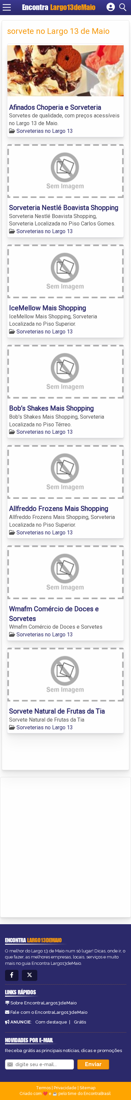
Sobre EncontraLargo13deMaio (43, 1002)
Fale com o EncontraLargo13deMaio (48, 1012)
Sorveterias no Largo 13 (44, 131)
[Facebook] (11, 975)
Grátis (80, 1022)
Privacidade (65, 1088)
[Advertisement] (65, 846)
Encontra (58, 7)
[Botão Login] (110, 7)
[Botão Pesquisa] (124, 7)
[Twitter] (29, 975)
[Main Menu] (6, 7)
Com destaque (51, 1022)
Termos (43, 1088)
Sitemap (87, 1088)
